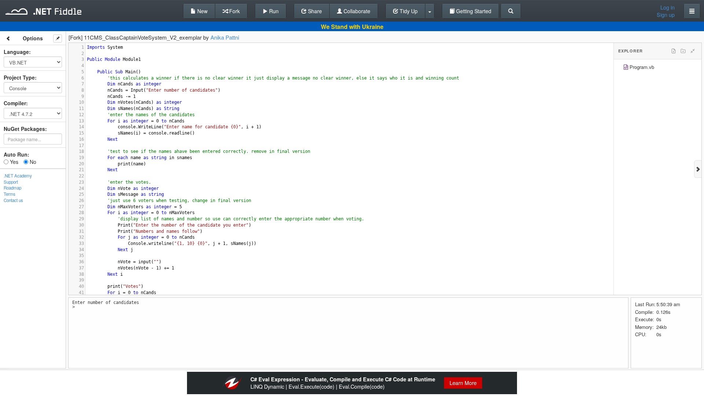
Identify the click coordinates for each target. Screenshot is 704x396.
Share (314, 11)
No (32, 161)
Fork (234, 11)
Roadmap (12, 188)
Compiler (15, 103)
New (202, 11)
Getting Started (473, 11)
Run (273, 11)
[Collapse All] (692, 51)
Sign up (666, 14)
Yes (13, 161)
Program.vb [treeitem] (642, 66)
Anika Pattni (224, 37)
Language (16, 51)
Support (11, 182)
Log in (667, 7)
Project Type (19, 77)
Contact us (13, 200)
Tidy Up (408, 11)
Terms (9, 194)
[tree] (657, 68)
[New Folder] (683, 51)
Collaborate (356, 11)
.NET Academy (18, 176)
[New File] (673, 51)
